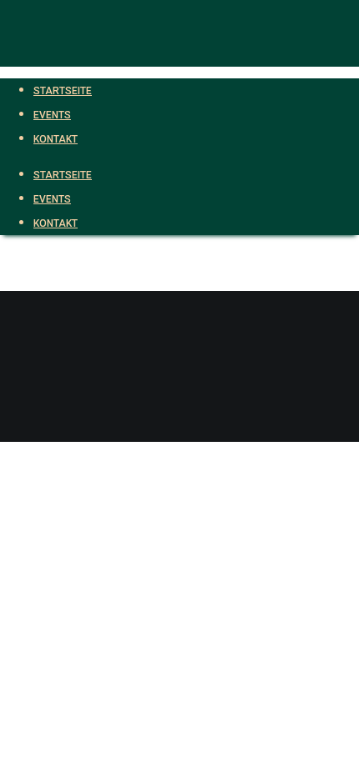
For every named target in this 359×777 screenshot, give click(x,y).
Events (52, 199)
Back (13, 430)
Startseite (62, 175)
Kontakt (55, 223)
